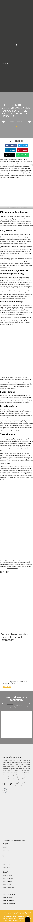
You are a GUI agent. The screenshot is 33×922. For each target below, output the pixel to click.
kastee (15, 474)
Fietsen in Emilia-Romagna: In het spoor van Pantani (15, 682)
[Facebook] (5, 63)
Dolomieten (3, 161)
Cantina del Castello (12, 568)
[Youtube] (7, 63)
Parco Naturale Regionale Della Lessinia (11, 173)
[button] (16, 45)
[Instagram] (3, 63)
